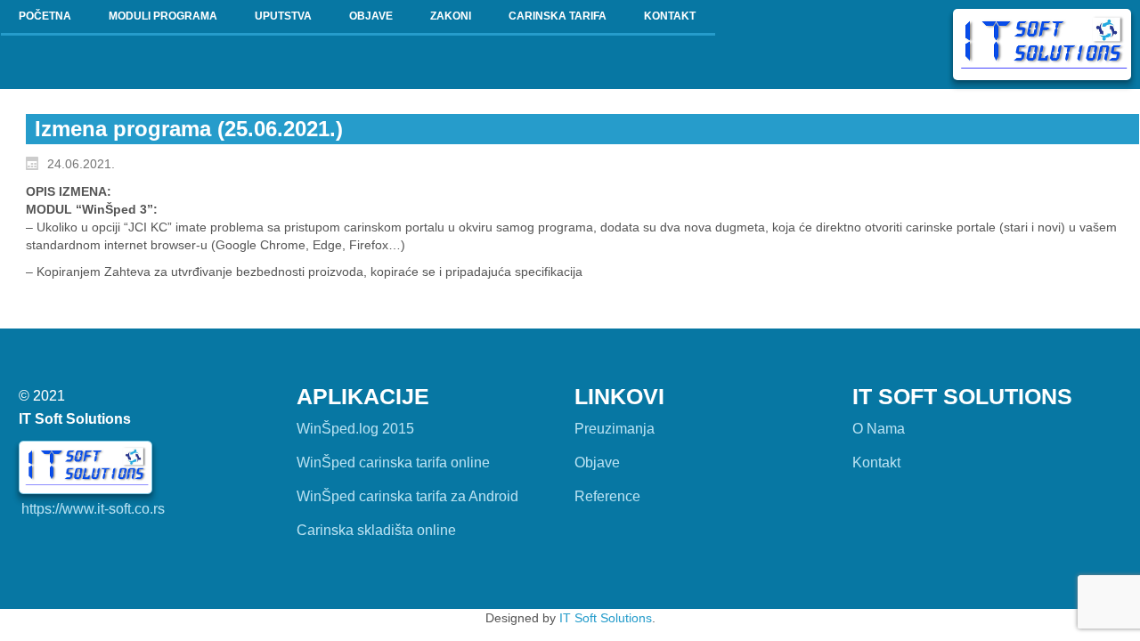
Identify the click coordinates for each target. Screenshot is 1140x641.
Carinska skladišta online (376, 530)
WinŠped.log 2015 (355, 428)
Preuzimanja (614, 428)
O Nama (878, 428)
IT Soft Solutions (605, 618)
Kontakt (876, 462)
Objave (597, 462)
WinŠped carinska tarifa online (393, 462)
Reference (607, 496)
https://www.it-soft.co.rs (93, 508)
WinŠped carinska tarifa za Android (407, 496)
